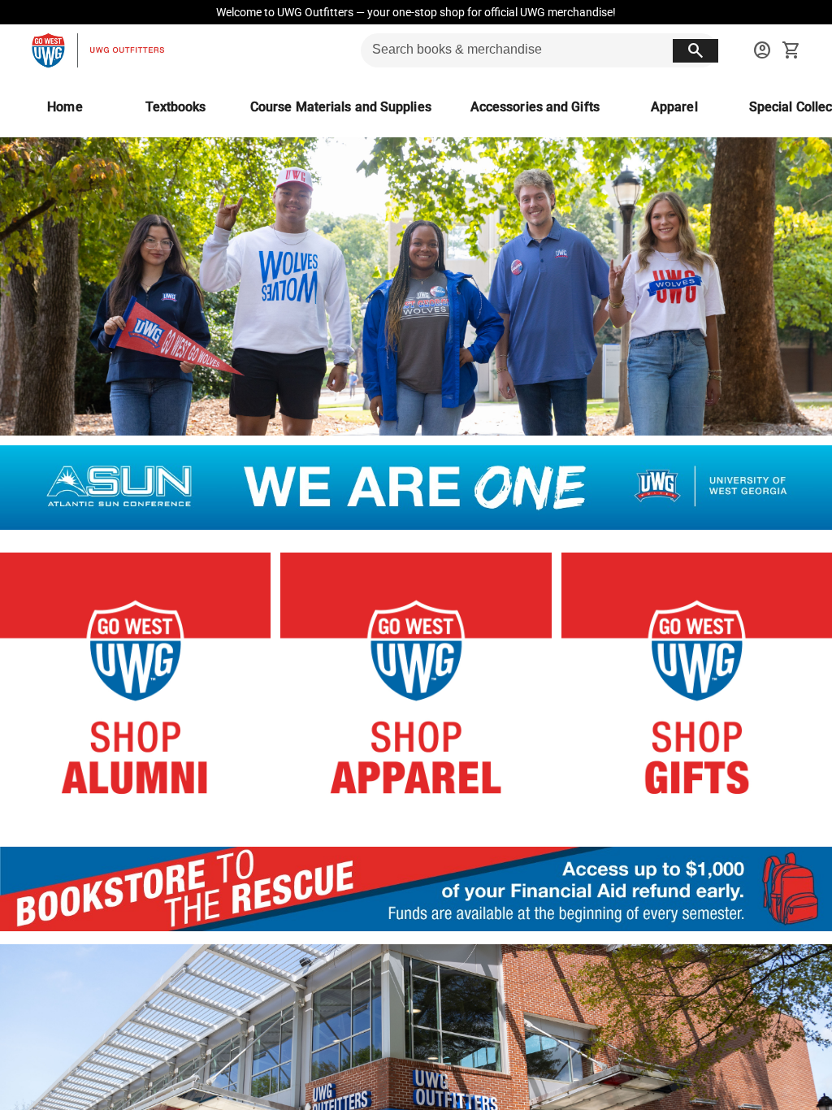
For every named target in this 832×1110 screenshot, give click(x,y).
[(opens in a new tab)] (416, 926)
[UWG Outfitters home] (98, 50)
